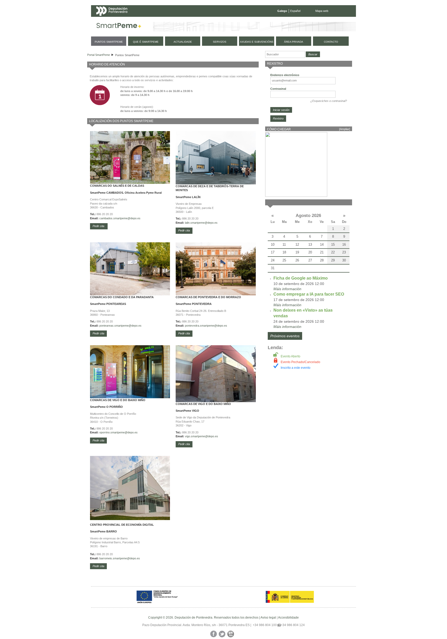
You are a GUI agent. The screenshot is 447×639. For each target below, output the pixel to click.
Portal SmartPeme (98, 54)
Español (295, 10)
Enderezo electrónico (284, 75)
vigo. (188, 436)
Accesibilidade (288, 617)
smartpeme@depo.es (204, 222)
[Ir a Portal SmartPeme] (118, 26)
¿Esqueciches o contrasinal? (328, 100)
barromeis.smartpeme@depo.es (119, 558)
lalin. (187, 222)
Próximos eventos (285, 336)
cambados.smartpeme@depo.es (119, 218)
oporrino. (104, 432)
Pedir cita (99, 226)
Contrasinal (278, 88)
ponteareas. (106, 325)
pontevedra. (192, 325)
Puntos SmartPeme (127, 55)
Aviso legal (268, 617)
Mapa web (321, 10)
